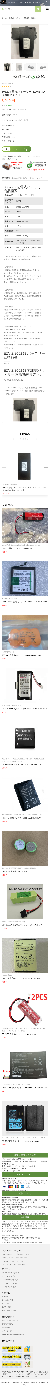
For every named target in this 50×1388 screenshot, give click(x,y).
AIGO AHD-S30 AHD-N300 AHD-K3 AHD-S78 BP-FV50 (22, 815)
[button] (38, 9)
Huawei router (7, 975)
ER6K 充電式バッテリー (12, 548)
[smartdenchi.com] (12, 9)
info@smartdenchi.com (15, 1334)
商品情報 (6, 178)
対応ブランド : (7, 109)
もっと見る (24, 439)
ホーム (4, 18)
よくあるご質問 (7, 1300)
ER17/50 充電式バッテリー (13, 1034)
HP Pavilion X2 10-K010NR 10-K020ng (16, 1084)
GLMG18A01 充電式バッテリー (15, 602)
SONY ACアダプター (9, 1276)
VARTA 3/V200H (8, 652)
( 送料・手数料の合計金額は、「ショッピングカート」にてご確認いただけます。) (24, 157)
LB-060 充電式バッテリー (12, 765)
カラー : (5, 141)
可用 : (4, 105)
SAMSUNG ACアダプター (11, 1273)
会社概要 (5, 1297)
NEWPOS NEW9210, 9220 (11, 705)
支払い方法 (6, 1304)
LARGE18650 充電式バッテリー (15, 709)
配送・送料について (32, 178)
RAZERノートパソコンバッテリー (14, 1258)
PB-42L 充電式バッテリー (12, 1141)
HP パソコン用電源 (9, 1287)
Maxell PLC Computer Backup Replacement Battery (21, 545)
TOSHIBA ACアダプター (10, 1280)
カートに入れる (18, 149)
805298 (6, 363)
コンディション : (8, 120)
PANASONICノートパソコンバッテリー (16, 1254)
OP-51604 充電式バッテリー (14, 871)
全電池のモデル (7, 1324)
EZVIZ (26, 18)
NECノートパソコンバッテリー (13, 1265)
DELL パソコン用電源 (10, 1283)
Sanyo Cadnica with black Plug (13, 921)
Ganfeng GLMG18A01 (10, 598)
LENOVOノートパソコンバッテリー (15, 1261)
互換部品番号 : (7, 115)
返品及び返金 (7, 1307)
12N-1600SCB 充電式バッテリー (15, 925)
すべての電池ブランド (10, 1320)
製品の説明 (17, 178)
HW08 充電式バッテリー (12, 978)
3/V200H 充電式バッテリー (13, 655)
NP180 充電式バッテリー (12, 818)
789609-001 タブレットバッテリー (16, 1088)
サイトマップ (7, 1331)
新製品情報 (6, 1327)
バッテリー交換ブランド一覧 (14, 329)
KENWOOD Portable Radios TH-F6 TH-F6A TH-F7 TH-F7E (23, 1138)
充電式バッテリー (15, 18)
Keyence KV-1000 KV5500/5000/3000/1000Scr (19, 868)
